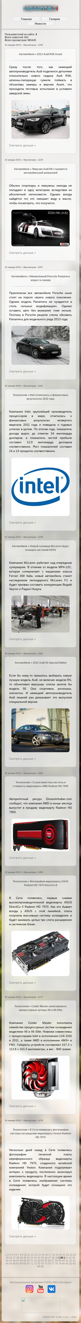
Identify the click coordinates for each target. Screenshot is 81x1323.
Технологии (20, 395)
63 (74, 1260)
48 (21, 1260)
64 (7, 1263)
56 (50, 1260)
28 (18, 1257)
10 (25, 1254)
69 (25, 1263)
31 (29, 1257)
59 (60, 1260)
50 (28, 1260)
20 (61, 1254)
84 (39, 1266)
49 (25, 1260)
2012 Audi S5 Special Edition (49, 662)
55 (46, 1260)
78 (57, 1263)
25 (7, 1257)
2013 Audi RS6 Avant (49, 54)
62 (71, 1260)
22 (68, 1254)
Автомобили (26, 54)
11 (29, 1254)
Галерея (54, 19)
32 (32, 1257)
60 (64, 1260)
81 (67, 1263)
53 (39, 1260)
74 (42, 1263)
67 (18, 1263)
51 (32, 1260)
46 (14, 1260)
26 (11, 1257)
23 (71, 1254)
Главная (26, 19)
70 (28, 1263)
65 (11, 1263)
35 (43, 1257)
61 (67, 1260)
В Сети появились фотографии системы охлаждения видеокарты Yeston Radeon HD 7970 (40, 1133)
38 (53, 1257)
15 (43, 1254)
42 (70, 1257)
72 (35, 1263)
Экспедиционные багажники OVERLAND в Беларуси (40, 1282)
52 (35, 1260)
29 (21, 1257)
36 (46, 1257)
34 (39, 1257)
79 (60, 1263)
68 (21, 1263)
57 (53, 1260)
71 (32, 1263)
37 (50, 1257)
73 (39, 1263)
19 (57, 1254)
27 (14, 1257)
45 (11, 1260)
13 (36, 1254)
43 (73, 1257)
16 (46, 1254)
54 (42, 1260)
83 (74, 1263)
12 (32, 1254)
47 (18, 1260)
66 (14, 1263)
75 (46, 1263)
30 (25, 1257)
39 (57, 1257)
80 (64, 1263)
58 (57, 1260)
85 (42, 1266)
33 (36, 1257)
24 (74, 1254)
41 (67, 1257)
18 (53, 1254)
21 (64, 1254)
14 (39, 1254)
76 (50, 1263)
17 (50, 1254)
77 (53, 1263)
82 (71, 1263)
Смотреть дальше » (22, 145)
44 (7, 1260)
